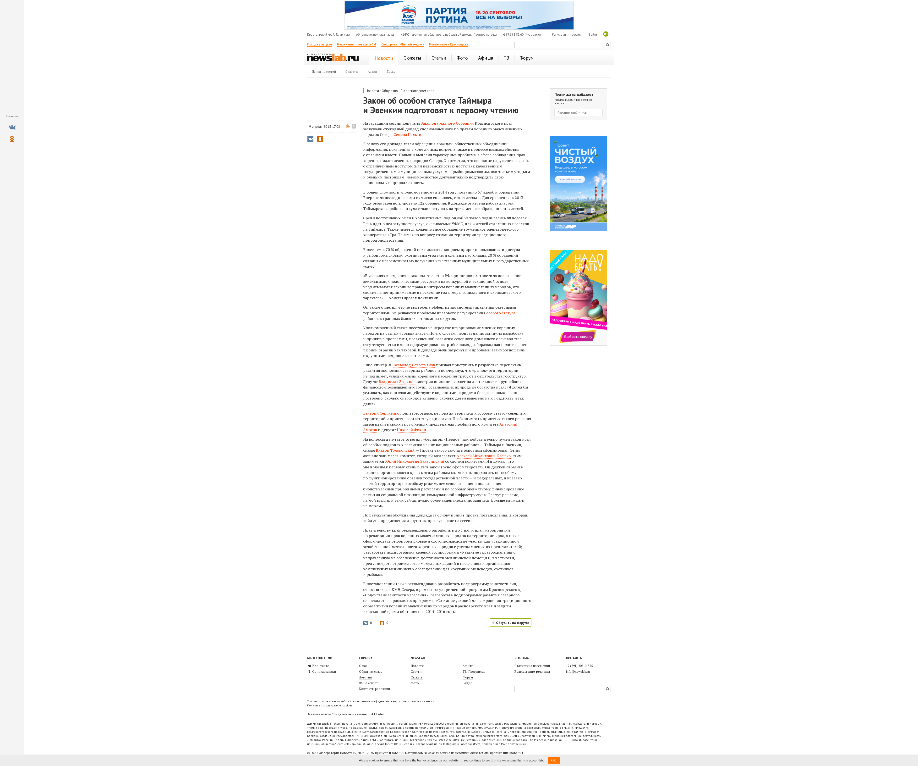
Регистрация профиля (567, 35)
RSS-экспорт (368, 683)
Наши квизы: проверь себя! (356, 44)
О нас (363, 666)
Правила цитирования (506, 753)
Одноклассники (323, 671)
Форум (468, 677)
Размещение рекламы (532, 671)
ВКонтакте (320, 666)
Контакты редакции (374, 689)
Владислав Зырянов (397, 381)
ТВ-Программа (474, 671)
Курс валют (533, 35)
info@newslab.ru (578, 671)
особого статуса (500, 313)
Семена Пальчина (409, 134)
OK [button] (553, 760)
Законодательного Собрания (447, 123)
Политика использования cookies (329, 705)
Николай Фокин (411, 429)
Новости (372, 91)
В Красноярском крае (417, 91)
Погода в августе (319, 44)
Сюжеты (417, 677)
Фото (415, 683)
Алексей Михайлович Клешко (484, 455)
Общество (390, 91)
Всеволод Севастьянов (414, 364)
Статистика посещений (532, 666)
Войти (593, 35)
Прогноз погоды (485, 35)
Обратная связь (370, 671)
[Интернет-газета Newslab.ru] (335, 58)
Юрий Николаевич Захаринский (414, 461)
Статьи (416, 671)
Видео (467, 683)
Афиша (468, 666)
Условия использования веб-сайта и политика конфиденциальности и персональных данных (370, 701)
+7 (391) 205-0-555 (579, 666)
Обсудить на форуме (512, 623)
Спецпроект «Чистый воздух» (402, 44)
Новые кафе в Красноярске (448, 44)
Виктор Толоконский (395, 450)
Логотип (365, 677)
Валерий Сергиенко (381, 413)
